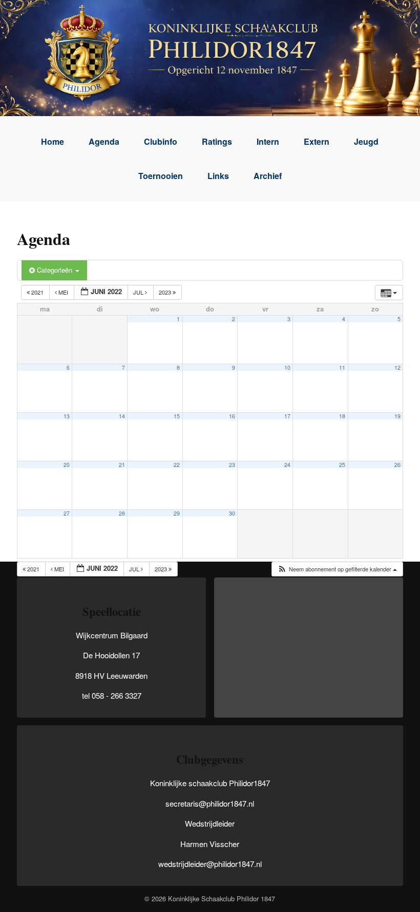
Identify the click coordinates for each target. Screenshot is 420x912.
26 (397, 465)
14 (122, 416)
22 (177, 465)
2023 (166, 292)
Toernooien (160, 176)
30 (232, 513)
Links (218, 176)
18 (342, 416)
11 (342, 367)
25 (342, 465)
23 (232, 465)
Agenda (104, 141)
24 (287, 465)
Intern (268, 141)
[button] (337, 569)
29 (177, 513)
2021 (37, 292)
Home (52, 141)
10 (287, 367)
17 (287, 416)
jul (139, 292)
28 (122, 513)
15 (177, 416)
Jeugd (366, 141)
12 (397, 367)
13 (67, 416)
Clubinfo (160, 141)
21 (122, 465)
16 (232, 416)
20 (67, 465)
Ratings (217, 141)
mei (63, 292)
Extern (316, 141)
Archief (268, 176)
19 (397, 416)
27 (67, 513)
